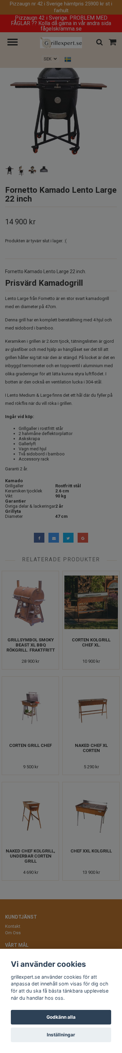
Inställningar (61, 1034)
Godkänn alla (61, 1017)
